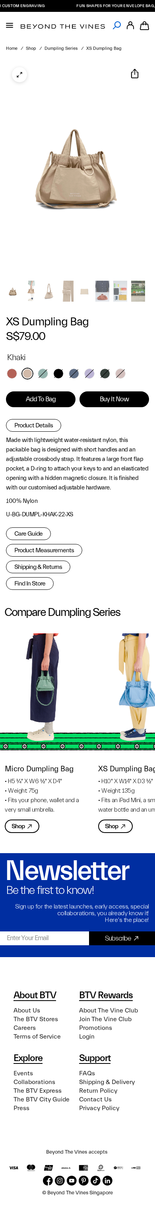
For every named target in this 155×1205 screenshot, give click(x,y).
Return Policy (98, 1090)
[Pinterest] (84, 1181)
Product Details (33, 425)
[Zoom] (19, 74)
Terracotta (12, 374)
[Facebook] (48, 1181)
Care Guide (28, 533)
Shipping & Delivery (107, 1082)
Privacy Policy (99, 1108)
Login (87, 1036)
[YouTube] (72, 1181)
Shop (31, 48)
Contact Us (95, 1099)
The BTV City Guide (42, 1099)
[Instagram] (60, 1181)
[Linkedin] (107, 1181)
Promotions (95, 1027)
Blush (120, 374)
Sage (43, 374)
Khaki (27, 374)
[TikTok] (96, 1181)
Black (58, 374)
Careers (25, 1027)
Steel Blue (74, 374)
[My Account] (130, 25)
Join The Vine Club (105, 1019)
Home (11, 48)
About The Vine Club (108, 1010)
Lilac (89, 374)
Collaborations (34, 1082)
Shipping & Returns (38, 566)
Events (23, 1073)
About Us (27, 1010)
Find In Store (29, 583)
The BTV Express (38, 1090)
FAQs (87, 1073)
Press (21, 1108)
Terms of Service (37, 1036)
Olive (105, 374)
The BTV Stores (36, 1019)
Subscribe (118, 938)
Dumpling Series (61, 48)
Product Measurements (44, 550)
